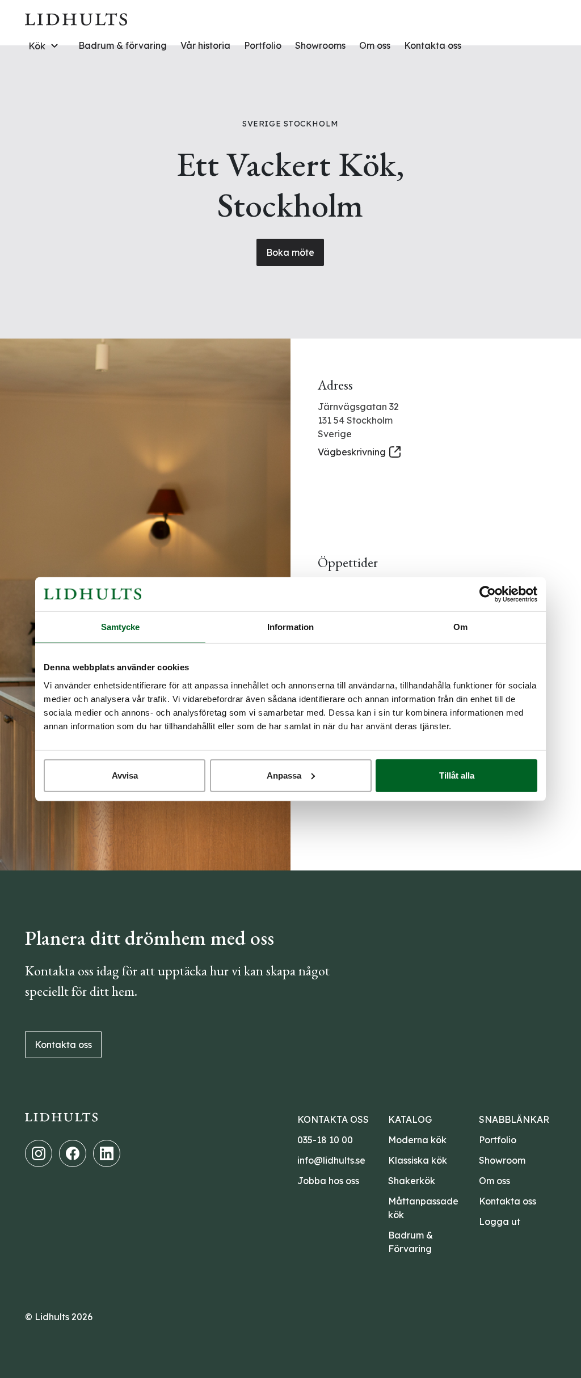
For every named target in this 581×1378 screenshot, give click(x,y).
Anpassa (284, 775)
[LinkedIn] (106, 1153)
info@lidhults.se (331, 1160)
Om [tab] (460, 627)
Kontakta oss (432, 45)
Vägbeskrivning (352, 452)
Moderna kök (417, 1139)
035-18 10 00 (325, 1139)
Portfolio (262, 45)
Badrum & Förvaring (410, 1241)
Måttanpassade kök (423, 1207)
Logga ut (499, 1221)
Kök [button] (36, 46)
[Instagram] (38, 1153)
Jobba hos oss (328, 1180)
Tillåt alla (456, 775)
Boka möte (290, 252)
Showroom (502, 1160)
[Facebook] (72, 1153)
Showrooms (320, 45)
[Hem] (76, 18)
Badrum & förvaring (122, 45)
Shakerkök (411, 1180)
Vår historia (205, 45)
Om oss (374, 45)
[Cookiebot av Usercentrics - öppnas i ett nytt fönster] (487, 594)
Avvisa (125, 775)
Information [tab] (290, 627)
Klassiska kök (417, 1160)
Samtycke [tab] (120, 627)
